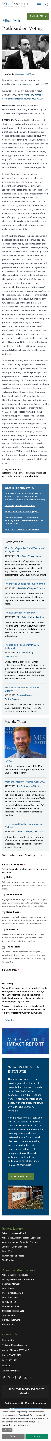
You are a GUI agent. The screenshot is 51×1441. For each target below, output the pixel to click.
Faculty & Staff (9, 1302)
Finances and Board (11, 1306)
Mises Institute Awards (13, 1293)
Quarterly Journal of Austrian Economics (20, 1242)
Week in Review (14, 895)
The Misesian (13, 947)
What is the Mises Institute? (15, 1275)
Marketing (7, 984)
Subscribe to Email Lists (13, 1311)
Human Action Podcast (13, 1256)
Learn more (31, 998)
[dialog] (25, 1425)
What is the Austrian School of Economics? (22, 1238)
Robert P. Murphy (25, 832)
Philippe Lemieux (36, 617)
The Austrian (22, 786)
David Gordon (11, 657)
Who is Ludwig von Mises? (14, 1233)
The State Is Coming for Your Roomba (25, 584)
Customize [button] (7, 1430)
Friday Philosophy (25, 653)
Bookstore (12, 929)
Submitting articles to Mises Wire (20, 506)
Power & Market (24, 695)
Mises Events (8, 1288)
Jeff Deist (30, 74)
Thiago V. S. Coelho (36, 588)
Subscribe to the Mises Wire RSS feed (22, 529)
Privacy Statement (11, 1320)
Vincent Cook (34, 556)
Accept (37, 1436)
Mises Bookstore (10, 1297)
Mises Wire (12, 21)
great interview (30, 84)
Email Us (6, 1365)
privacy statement (14, 1013)
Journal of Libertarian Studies (15, 1247)
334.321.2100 (15, 1355)
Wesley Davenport (13, 699)
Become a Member (21, 1176)
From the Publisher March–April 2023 (25, 782)
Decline (13, 1436)
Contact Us (7, 1324)
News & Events (14, 912)
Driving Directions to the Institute (18, 1279)
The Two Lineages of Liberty (20, 613)
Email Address (10, 970)
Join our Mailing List (11, 1370)
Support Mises (38, 16)
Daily (9, 877)
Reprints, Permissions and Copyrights (22, 511)
